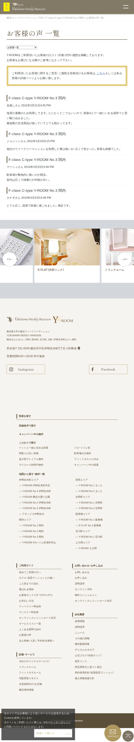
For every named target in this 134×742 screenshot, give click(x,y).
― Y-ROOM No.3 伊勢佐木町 (35, 508)
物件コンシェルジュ (86, 595)
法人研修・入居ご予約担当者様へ (36, 640)
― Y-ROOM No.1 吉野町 (89, 502)
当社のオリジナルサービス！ (34, 661)
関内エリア (25, 519)
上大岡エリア (83, 542)
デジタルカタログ (84, 649)
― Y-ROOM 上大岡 (86, 548)
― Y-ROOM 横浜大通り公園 (34, 496)
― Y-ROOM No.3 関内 (31, 536)
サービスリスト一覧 (30, 623)
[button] (124, 259)
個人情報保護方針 (84, 678)
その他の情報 (82, 638)
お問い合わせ (82, 572)
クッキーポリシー (61, 722)
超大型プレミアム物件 (31, 459)
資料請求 (80, 583)
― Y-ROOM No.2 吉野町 (89, 508)
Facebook (108, 369)
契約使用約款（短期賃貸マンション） (94, 672)
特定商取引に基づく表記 (88, 667)
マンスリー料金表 (29, 612)
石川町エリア (83, 531)
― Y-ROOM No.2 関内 (31, 531)
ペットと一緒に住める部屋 (33, 447)
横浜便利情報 (26, 689)
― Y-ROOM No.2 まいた (89, 491)
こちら (101, 73)
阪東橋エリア (83, 513)
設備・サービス (27, 654)
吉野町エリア (83, 496)
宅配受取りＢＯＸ (29, 678)
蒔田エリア (82, 479)
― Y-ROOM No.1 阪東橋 (89, 519)
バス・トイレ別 (82, 447)
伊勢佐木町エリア (29, 479)
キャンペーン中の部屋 (86, 464)
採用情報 (80, 621)
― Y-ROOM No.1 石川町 (89, 536)
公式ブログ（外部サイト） (88, 655)
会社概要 (79, 614)
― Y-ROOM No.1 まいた (89, 485)
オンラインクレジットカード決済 (37, 617)
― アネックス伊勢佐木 (31, 513)
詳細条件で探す (27, 425)
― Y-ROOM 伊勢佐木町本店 (34, 485)
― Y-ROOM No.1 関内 (31, 525)
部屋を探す (25, 416)
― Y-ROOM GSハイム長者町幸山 (37, 542)
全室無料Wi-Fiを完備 (30, 684)
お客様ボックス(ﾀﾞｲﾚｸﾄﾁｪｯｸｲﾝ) (36, 595)
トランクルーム (27, 667)
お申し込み (81, 577)
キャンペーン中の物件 (31, 434)
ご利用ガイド (26, 565)
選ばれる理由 (26, 589)
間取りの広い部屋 (29, 453)
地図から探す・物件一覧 (32, 474)
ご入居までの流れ (29, 583)
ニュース (80, 632)
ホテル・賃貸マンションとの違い (36, 577)
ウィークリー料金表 (30, 606)
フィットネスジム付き (86, 459)
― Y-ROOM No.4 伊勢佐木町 (35, 491)
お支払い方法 (26, 600)
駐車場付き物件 (82, 453)
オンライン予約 (83, 589)
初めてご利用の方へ (30, 572)
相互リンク (81, 661)
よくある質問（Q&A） (30, 629)
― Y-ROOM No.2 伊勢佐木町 (35, 502)
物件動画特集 (82, 644)
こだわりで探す (27, 442)
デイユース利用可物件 (31, 464)
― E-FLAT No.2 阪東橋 (88, 525)
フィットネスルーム (30, 672)
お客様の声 (25, 635)
